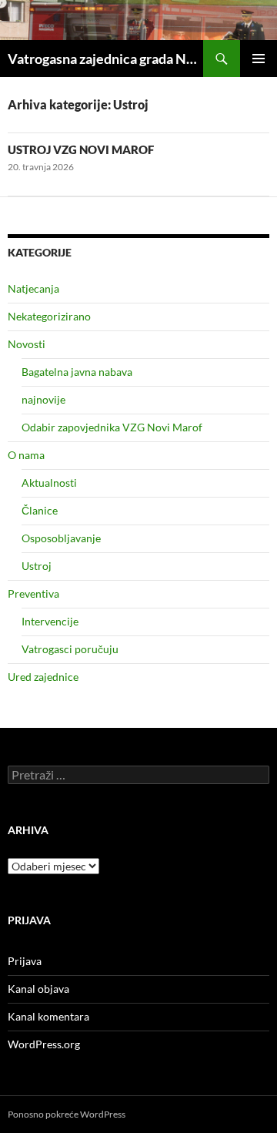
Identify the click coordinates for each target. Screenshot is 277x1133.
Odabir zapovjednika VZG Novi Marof (112, 427)
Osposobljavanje (61, 538)
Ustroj (37, 565)
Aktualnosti (49, 482)
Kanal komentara (48, 1016)
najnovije (43, 399)
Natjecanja (33, 288)
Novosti (26, 343)
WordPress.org (44, 1044)
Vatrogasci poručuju (70, 648)
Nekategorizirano (49, 316)
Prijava (25, 960)
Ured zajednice (43, 676)
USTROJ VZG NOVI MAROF (81, 149)
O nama (26, 454)
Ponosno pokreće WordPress (66, 1114)
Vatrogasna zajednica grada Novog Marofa (105, 58)
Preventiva (33, 593)
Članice (40, 510)
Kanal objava (38, 988)
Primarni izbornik (258, 58)
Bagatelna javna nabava (77, 371)
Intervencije (50, 621)
